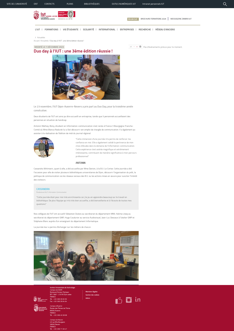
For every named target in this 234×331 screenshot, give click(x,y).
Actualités (45, 40)
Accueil (36, 40)
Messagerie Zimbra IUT (180, 18)
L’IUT (37, 29)
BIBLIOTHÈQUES (92, 3)
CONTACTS (49, 3)
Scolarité (88, 29)
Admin (88, 298)
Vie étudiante (70, 29)
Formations (51, 29)
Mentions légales (92, 291)
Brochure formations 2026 (153, 18)
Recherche (145, 29)
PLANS (70, 3)
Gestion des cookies (92, 295)
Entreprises (127, 29)
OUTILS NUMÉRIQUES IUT (124, 3)
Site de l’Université (17, 3)
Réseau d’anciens (165, 29)
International (107, 29)
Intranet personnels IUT (153, 3)
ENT (36, 3)
